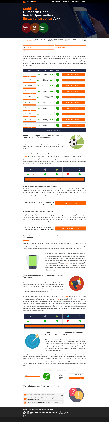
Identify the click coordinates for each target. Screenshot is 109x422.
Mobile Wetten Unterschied (64, 44)
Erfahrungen (60, 47)
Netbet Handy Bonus (71, 203)
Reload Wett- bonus (34, 28)
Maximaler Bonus (39, 70)
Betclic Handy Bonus (70, 228)
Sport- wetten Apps (25, 28)
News (83, 1)
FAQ (26, 50)
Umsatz (45, 70)
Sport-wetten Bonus (42, 28)
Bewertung (57, 70)
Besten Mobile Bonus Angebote (33, 44)
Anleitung (27, 47)
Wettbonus (70, 194)
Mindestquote (51, 70)
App (58, 299)
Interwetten (25, 156)
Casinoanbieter (56, 1)
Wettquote (66, 296)
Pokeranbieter (75, 1)
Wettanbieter (66, 1)
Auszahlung (66, 263)
